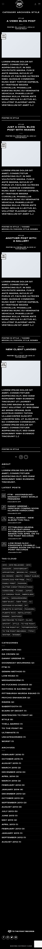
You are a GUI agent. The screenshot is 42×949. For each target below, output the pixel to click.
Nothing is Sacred (14, 689)
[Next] (26, 457)
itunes (19, 591)
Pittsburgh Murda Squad (19, 693)
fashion (17, 229)
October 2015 (11, 759)
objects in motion (12, 609)
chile (33, 572)
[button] (3, 4)
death (19, 576)
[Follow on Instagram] (8, 937)
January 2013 (10, 833)
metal (5, 598)
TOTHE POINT (21, 28)
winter (6, 635)
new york (21, 602)
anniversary (20, 569)
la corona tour (11, 594)
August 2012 (10, 842)
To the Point (10, 728)
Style (21, 18)
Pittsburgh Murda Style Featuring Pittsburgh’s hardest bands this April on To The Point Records (23, 532)
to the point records (14, 631)
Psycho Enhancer (14, 698)
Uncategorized (12, 737)
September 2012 (12, 837)
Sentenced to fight (15, 715)
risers (5, 616)
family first (8, 583)
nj (30, 602)
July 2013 (8, 811)
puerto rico (9, 613)
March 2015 (9, 768)
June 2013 (8, 816)
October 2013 (11, 798)
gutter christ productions (17, 587)
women (34, 229)
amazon (6, 569)
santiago (17, 616)
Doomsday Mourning (16, 663)
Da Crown (8, 654)
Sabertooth (10, 706)
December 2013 (12, 794)
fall (29, 580)
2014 (28, 565)
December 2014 (12, 772)
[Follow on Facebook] (4, 937)
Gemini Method (12, 672)
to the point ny (10, 627)
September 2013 (12, 803)
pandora (29, 609)
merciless (27, 594)
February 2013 (11, 829)
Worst (6, 741)
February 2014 (11, 785)
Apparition (9, 650)
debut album (32, 576)
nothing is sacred (12, 605)
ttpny (31, 631)
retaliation (24, 613)
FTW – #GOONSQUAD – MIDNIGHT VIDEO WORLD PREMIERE (23, 497)
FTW (4, 667)
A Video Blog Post (21, 21)
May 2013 (7, 820)
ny (26, 605)
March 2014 (9, 781)
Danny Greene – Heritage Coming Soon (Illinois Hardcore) (23, 508)
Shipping (13, 946)
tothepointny (29, 627)
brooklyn (7, 229)
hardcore (7, 591)
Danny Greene (11, 658)
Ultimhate (9, 733)
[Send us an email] (16, 937)
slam (29, 620)
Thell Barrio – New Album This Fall (21, 519)
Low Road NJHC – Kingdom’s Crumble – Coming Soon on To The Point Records (24, 546)
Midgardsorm (11, 680)
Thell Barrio (10, 724)
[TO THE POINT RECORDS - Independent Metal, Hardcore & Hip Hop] (19, 4)
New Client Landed (21, 349)
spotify (6, 624)
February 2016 (11, 755)
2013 (4, 565)
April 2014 (8, 776)
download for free (13, 580)
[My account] (35, 3)
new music (8, 602)
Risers (6, 702)
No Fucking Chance (15, 685)
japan (28, 591)
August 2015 (10, 763)
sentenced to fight (13, 620)
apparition (8, 572)
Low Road (8, 676)
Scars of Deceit (12, 711)
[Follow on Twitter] (12, 937)
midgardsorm (19, 598)
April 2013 (8, 824)
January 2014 (10, 789)
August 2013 (10, 807)
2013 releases (16, 565)
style (26, 229)
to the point (28, 624)
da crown (7, 576)
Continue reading (21, 110)
